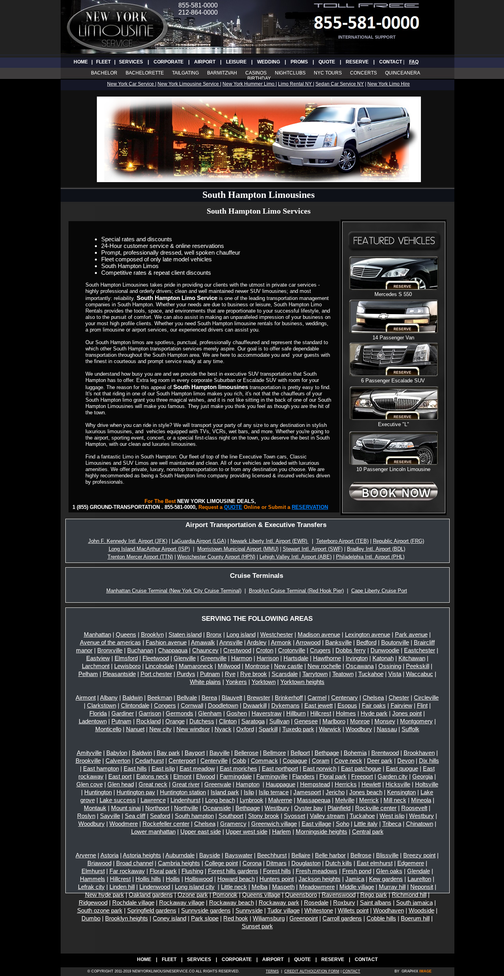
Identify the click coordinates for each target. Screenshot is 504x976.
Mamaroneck (196, 666)
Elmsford (126, 658)
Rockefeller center (166, 823)
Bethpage (327, 752)
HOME (81, 62)
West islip (392, 815)
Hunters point (276, 878)
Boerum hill (415, 918)
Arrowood (308, 642)
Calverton (118, 760)
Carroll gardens (342, 918)
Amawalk (203, 642)
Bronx (214, 634)
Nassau (387, 729)
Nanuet (135, 729)
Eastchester (419, 650)
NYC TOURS (328, 73)
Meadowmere (317, 886)
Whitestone (318, 910)
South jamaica (414, 902)
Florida (98, 713)
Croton (264, 650)
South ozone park (99, 910)
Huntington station (183, 792)
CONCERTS (364, 73)
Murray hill (392, 886)
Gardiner (122, 713)
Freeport (362, 776)
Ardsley (257, 642)
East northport (280, 768)
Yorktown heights (302, 681)
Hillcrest (320, 713)
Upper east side (200, 831)
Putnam (210, 674)
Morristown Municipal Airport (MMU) (237, 549)
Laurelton (419, 878)
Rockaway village (181, 902)
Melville (344, 800)
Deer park (380, 760)
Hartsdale (296, 658)
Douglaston (306, 863)
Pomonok (225, 894)
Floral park (332, 776)
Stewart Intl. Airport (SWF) (313, 549)
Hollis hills (148, 878)
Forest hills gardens (233, 871)
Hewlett (371, 784)
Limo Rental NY (295, 84)
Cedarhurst (149, 760)
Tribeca (391, 823)
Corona (252, 863)
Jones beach (365, 792)
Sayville (110, 815)
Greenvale (217, 784)
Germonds (179, 713)
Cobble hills (381, 918)
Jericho (335, 792)
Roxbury (344, 902)
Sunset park (257, 926)
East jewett (318, 705)
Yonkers (236, 681)
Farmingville (271, 776)
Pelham (88, 674)
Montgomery (416, 721)
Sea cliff (135, 815)
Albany (109, 697)
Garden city (393, 776)
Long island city (195, 886)
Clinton (228, 721)
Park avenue (411, 634)
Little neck (234, 886)
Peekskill (417, 666)
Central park (368, 831)
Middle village (356, 886)
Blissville (387, 855)
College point (221, 863)
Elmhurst (93, 871)
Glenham (210, 713)
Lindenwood (154, 886)
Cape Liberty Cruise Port (379, 591)
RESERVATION (310, 507)
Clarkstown (101, 705)
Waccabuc (419, 674)
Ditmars (276, 863)
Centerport (182, 760)
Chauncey (205, 650)
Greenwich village (274, 823)
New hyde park (104, 894)
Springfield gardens (151, 910)
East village (316, 823)
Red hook (235, 918)
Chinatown (419, 823)
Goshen (236, 713)
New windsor (193, 729)
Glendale (418, 871)
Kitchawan (411, 658)
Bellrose (360, 855)
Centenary (344, 697)
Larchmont (95, 666)
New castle (288, 666)
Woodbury (359, 729)
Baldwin (132, 697)
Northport (157, 808)
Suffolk (410, 729)
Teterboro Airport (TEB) (342, 541)
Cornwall (192, 705)
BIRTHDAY (259, 78)
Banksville (338, 642)
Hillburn (296, 713)
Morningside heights (321, 831)
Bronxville (109, 650)
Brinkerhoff (289, 697)
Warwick (330, 729)
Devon (405, 760)
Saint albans (375, 902)
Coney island (169, 918)
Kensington (401, 792)
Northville (186, 808)
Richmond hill (409, 894)
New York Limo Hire (388, 84)
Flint (422, 705)
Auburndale (180, 855)
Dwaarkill (255, 705)
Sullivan (279, 721)
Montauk (95, 808)
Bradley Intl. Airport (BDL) (376, 549)
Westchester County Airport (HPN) (216, 557)
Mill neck (395, 800)
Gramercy (233, 823)
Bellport (300, 752)
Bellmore (274, 752)
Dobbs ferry (350, 650)
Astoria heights (142, 855)
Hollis (173, 878)
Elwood (205, 776)
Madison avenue (319, 634)
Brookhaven (419, 752)
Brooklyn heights (126, 918)
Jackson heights (319, 878)
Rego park (373, 894)
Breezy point (419, 855)
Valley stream (327, 815)
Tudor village (283, 910)
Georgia (422, 776)
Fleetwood (156, 658)
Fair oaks (374, 705)
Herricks (346, 784)
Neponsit (421, 886)
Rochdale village (133, 902)
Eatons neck (152, 776)
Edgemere (410, 863)
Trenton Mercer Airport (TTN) (140, 557)
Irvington (357, 658)
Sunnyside (249, 910)
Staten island (185, 634)
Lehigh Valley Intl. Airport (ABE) (295, 557)
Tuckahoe (371, 674)
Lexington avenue (367, 634)
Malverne (280, 800)
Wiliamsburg (269, 918)
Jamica (354, 878)
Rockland (148, 721)
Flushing (192, 871)
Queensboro (301, 894)
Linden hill (122, 886)
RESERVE (357, 62)
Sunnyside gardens (206, 910)
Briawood (99, 863)
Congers (165, 705)
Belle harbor (330, 855)
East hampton (101, 768)
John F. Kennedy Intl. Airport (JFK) (127, 541)
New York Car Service (131, 84)
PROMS (299, 62)
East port (120, 776)
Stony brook (263, 815)
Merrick (369, 800)
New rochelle (324, 666)
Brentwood (385, 752)
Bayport (195, 752)
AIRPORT (204, 62)
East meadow (197, 768)
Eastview (98, 658)
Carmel (317, 697)
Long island (241, 634)
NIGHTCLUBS (290, 73)
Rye (230, 674)
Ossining (389, 666)
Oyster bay (308, 808)
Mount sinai (126, 808)
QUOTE (327, 62)
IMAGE (425, 971)
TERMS (272, 971)
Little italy (366, 823)
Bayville (219, 752)
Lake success (118, 800)
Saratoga (253, 721)
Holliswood (199, 878)
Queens (126, 634)
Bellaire (300, 855)
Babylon (116, 752)
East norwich (319, 768)
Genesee (306, 721)
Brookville (88, 760)
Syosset (294, 815)
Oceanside (217, 808)
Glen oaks (389, 871)
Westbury (277, 808)
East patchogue (361, 768)
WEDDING (268, 62)
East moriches (238, 768)
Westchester (276, 634)
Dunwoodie (385, 650)
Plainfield (339, 808)
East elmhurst (375, 863)
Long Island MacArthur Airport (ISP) (149, 549)
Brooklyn (152, 634)
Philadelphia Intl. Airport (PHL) (370, 557)
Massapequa (313, 800)
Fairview (401, 705)
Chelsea (373, 697)
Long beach (220, 800)
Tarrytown (315, 674)
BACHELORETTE (145, 73)
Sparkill (268, 729)
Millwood (229, 666)
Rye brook (253, 674)
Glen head (120, 784)
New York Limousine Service (189, 84)
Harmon (241, 658)
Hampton (247, 784)
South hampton (194, 815)
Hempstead (315, 784)
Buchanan (140, 650)
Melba (259, 886)
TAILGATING (185, 73)
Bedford (366, 642)
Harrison (268, 658)
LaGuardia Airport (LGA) (199, 541)
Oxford (245, 729)
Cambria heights (179, 863)
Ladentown (93, 721)
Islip (249, 792)
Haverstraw (267, 713)
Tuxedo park (298, 729)
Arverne (86, 855)
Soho (342, 823)
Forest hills (277, 871)
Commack (264, 760)
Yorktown (264, 681)
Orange (175, 721)
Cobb (239, 760)
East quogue (402, 768)
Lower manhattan (153, 831)
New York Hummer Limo (249, 84)
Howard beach (236, 878)
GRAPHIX (410, 971)
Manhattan (97, 634)
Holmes (346, 713)
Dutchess (201, 721)
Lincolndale (159, 666)
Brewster (258, 697)
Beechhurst (272, 855)
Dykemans (285, 705)
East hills (135, 768)
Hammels (92, 878)
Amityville (89, 752)
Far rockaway (127, 871)
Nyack (223, 729)
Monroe (360, 721)
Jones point (407, 713)
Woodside (421, 910)
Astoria (109, 855)
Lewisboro (127, 666)
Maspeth (283, 886)
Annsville (231, 642)
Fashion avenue (166, 642)
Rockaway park (279, 902)
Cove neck (348, 760)
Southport (231, 815)
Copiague (295, 760)
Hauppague (280, 784)
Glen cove (89, 784)
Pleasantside (119, 674)
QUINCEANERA (402, 73)
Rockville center (376, 808)
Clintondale (135, 705)
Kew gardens (386, 878)
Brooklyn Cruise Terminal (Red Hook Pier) (296, 591)
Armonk (281, 642)
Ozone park (193, 894)
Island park (225, 792)
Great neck (153, 784)
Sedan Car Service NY (339, 84)
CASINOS (256, 73)
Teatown (343, 674)
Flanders (303, 776)
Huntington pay (136, 792)
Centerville (214, 760)
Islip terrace (274, 792)
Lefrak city (91, 886)
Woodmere (123, 823)
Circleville (426, 697)
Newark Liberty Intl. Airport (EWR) (269, 541)
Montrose (257, 666)
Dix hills (429, 760)
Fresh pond (356, 871)
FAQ (414, 62)
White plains (205, 681)
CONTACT (390, 62)
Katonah (383, 658)
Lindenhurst (185, 800)
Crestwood (237, 650)
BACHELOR (104, 73)
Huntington (98, 792)
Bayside (209, 855)
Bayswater (238, 855)
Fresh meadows (316, 871)
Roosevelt (414, 808)
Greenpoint (303, 918)
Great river (186, 784)
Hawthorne (327, 658)
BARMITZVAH (222, 73)
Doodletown (223, 705)
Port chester (156, 674)
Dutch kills (338, 863)
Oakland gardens (151, 894)
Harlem (281, 831)
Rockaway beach (231, 902)
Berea (209, 697)
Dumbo (91, 918)
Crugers (320, 650)
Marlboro (333, 721)
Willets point (353, 910)
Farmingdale (236, 776)
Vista (394, 674)
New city (160, 729)
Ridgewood (93, 902)
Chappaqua (172, 650)
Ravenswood (339, 894)
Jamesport (307, 792)
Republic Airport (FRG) (398, 541)
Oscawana (360, 666)
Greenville (213, 658)
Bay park (168, 752)
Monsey (384, 721)
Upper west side (246, 831)
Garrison (150, 713)
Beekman (159, 697)
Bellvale (187, 697)
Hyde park (374, 713)
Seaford (160, 815)
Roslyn (86, 815)
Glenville (185, 658)
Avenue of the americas (110, 642)
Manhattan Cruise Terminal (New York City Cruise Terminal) (173, 591)
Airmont (86, 697)
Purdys (186, 674)
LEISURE (236, 62)
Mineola (421, 800)
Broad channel (134, 863)
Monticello (108, 729)
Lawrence (153, 800)
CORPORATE (168, 62)
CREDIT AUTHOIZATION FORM (311, 971)
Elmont (182, 776)
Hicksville (397, 784)
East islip (163, 768)
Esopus (347, 705)
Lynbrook (251, 800)
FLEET (103, 62)
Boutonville (395, 642)
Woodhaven (388, 910)
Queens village (261, 894)
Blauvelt (232, 697)
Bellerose (246, 752)
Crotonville (291, 650)
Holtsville (426, 784)
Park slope (205, 918)
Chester (399, 697)
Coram (321, 760)
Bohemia (355, 752)
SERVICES (131, 62)
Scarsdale (285, 674)
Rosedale (316, 902)
